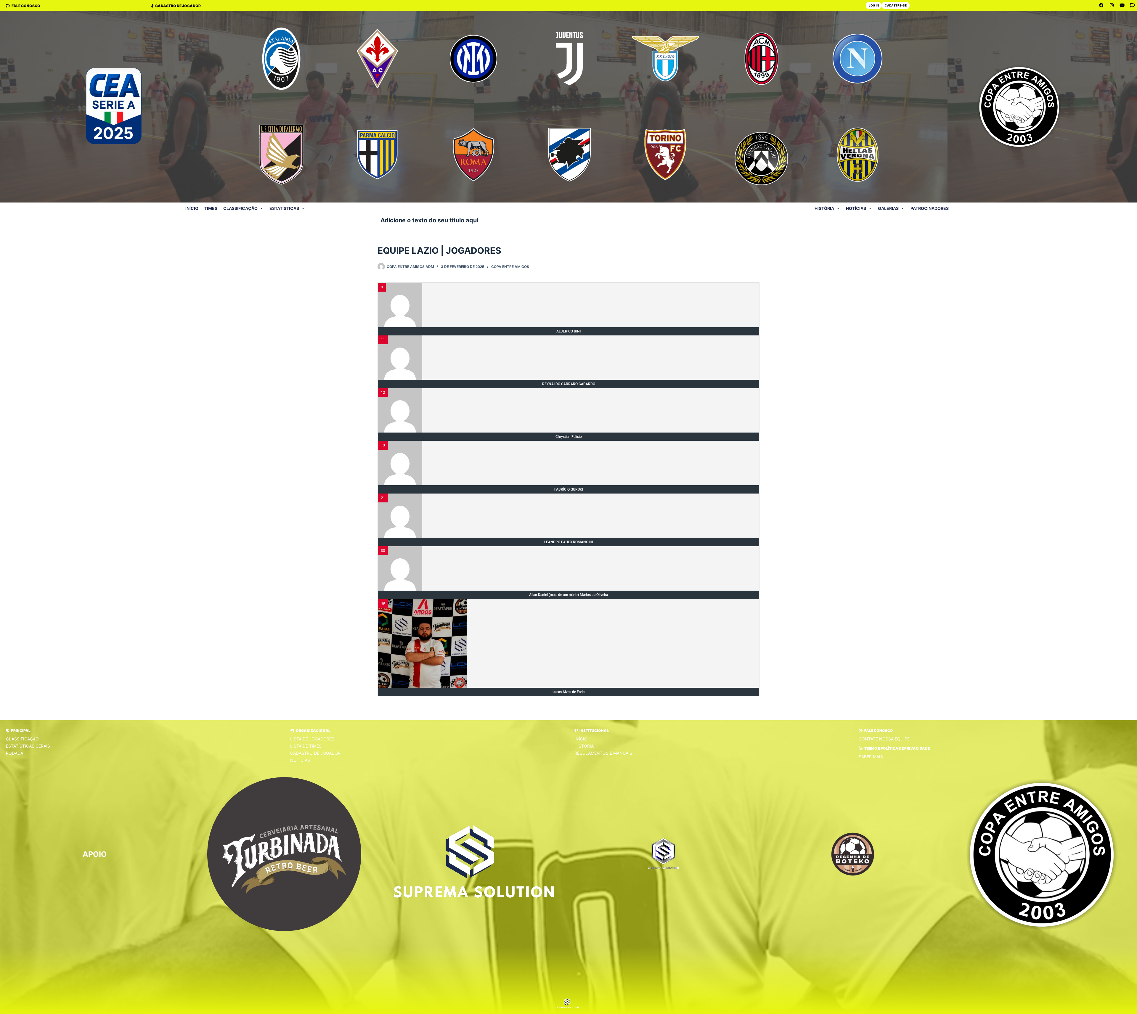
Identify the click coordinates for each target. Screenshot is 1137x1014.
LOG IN (874, 5)
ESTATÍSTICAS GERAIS (28, 745)
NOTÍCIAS (856, 208)
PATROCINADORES (929, 208)
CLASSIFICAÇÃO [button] (240, 208)
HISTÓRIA (824, 208)
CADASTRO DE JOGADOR (315, 753)
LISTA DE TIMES (306, 745)
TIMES (210, 208)
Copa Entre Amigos (510, 266)
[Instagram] (1111, 5)
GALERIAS (888, 208)
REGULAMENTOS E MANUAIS (603, 753)
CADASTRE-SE (896, 5)
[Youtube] (1122, 5)
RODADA (14, 753)
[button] (18, 730)
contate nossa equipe (884, 738)
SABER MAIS (871, 756)
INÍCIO (191, 208)
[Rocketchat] (1132, 5)
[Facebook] (1101, 5)
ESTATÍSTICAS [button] (284, 208)
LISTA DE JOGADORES (312, 738)
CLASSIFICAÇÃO (22, 738)
